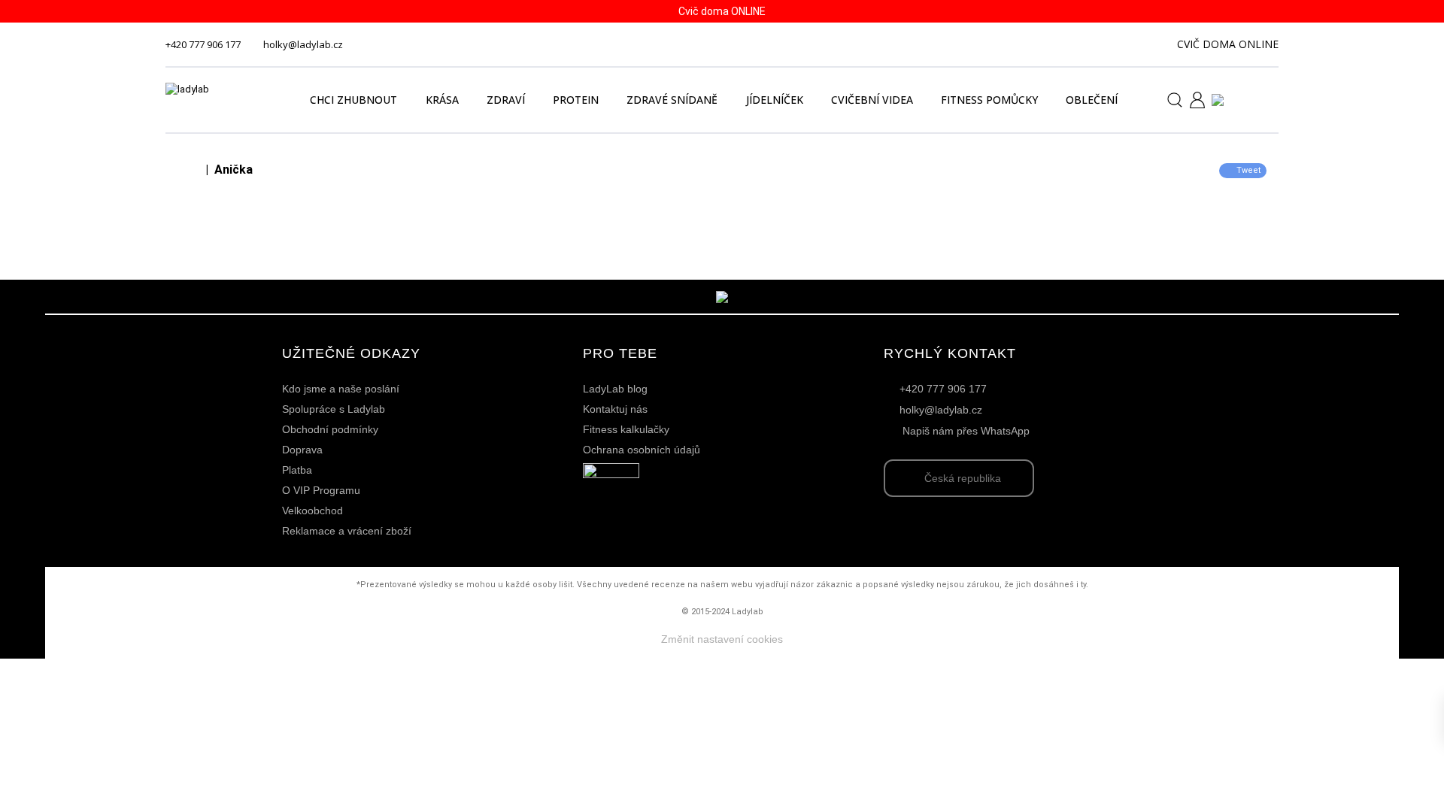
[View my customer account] (1191, 100)
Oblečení (1092, 99)
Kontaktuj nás (615, 409)
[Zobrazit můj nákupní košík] (1260, 98)
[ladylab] (221, 100)
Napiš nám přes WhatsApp (966, 431)
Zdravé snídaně (671, 99)
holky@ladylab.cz (303, 44)
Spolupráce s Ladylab (333, 409)
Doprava (302, 450)
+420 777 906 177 (203, 44)
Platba (297, 470)
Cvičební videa (872, 99)
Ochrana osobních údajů (641, 450)
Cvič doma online (1228, 44)
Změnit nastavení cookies (722, 639)
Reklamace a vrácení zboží (346, 531)
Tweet (1248, 170)
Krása (442, 99)
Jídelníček (774, 99)
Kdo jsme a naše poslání (340, 389)
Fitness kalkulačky (626, 429)
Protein (576, 99)
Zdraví (506, 99)
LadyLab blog (615, 389)
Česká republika (962, 478)
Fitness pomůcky (989, 99)
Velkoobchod (312, 510)
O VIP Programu (321, 490)
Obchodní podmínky (330, 429)
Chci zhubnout (353, 99)
